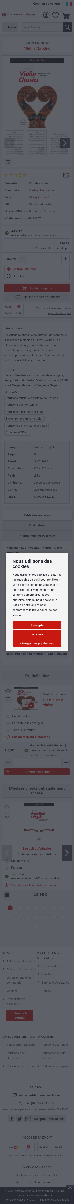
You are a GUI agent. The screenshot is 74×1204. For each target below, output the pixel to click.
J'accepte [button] (37, 625)
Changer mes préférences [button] (37, 643)
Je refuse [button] (37, 634)
